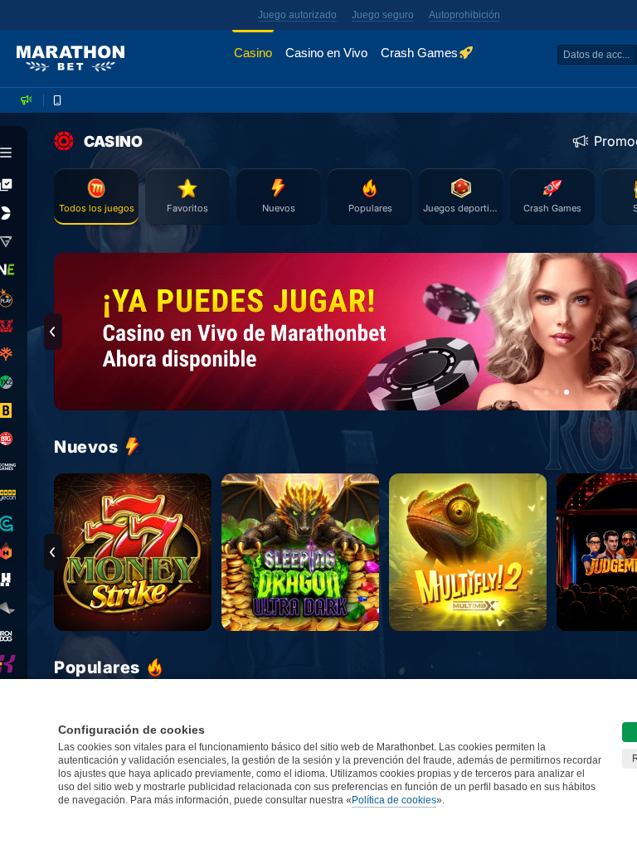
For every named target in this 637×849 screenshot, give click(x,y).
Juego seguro (383, 15)
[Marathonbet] (70, 59)
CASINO (113, 141)
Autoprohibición (464, 15)
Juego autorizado (297, 15)
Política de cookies (394, 800)
